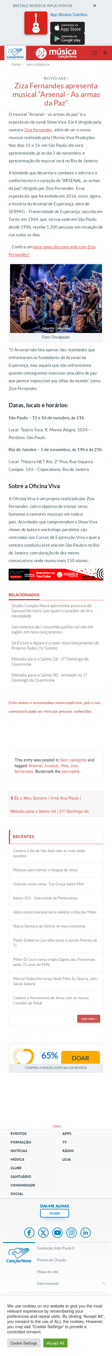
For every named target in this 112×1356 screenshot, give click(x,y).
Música (17, 1159)
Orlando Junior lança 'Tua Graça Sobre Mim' (49, 884)
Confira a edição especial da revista (56, 1067)
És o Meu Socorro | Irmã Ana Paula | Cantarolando (45, 799)
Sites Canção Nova (105, 53)
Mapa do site (47, 1272)
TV (64, 1142)
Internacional (48, 1283)
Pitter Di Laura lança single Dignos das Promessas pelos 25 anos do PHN (54, 962)
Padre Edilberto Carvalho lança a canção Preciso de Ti (55, 943)
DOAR (54, 1213)
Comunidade (23, 1185)
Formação (21, 1142)
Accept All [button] (55, 1343)
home (16, 64)
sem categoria (38, 64)
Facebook (29, 1233)
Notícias (19, 1151)
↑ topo (56, 1126)
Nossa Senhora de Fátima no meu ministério (49, 926)
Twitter (43, 1233)
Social (17, 1194)
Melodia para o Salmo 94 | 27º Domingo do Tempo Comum (49, 812)
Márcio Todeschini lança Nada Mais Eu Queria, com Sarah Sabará (55, 981)
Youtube (57, 1233)
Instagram (71, 1233)
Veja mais (89, 1018)
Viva (64, 765)
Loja (66, 1159)
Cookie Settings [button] (24, 1343)
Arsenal (35, 765)
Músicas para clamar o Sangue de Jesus (45, 870)
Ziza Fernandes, (38, 129)
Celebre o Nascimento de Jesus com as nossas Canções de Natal (51, 1000)
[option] (56, 28)
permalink (71, 771)
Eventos (19, 1133)
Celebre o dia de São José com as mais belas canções (49, 853)
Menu (95, 53)
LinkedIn (85, 1233)
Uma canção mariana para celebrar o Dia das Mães (54, 912)
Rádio (68, 1151)
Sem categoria (73, 760)
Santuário (21, 1176)
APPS (67, 1133)
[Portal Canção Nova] (15, 53)
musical (51, 765)
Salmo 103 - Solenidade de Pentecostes (45, 898)
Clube (16, 1168)
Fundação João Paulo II (56, 1248)
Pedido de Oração (51, 1260)
